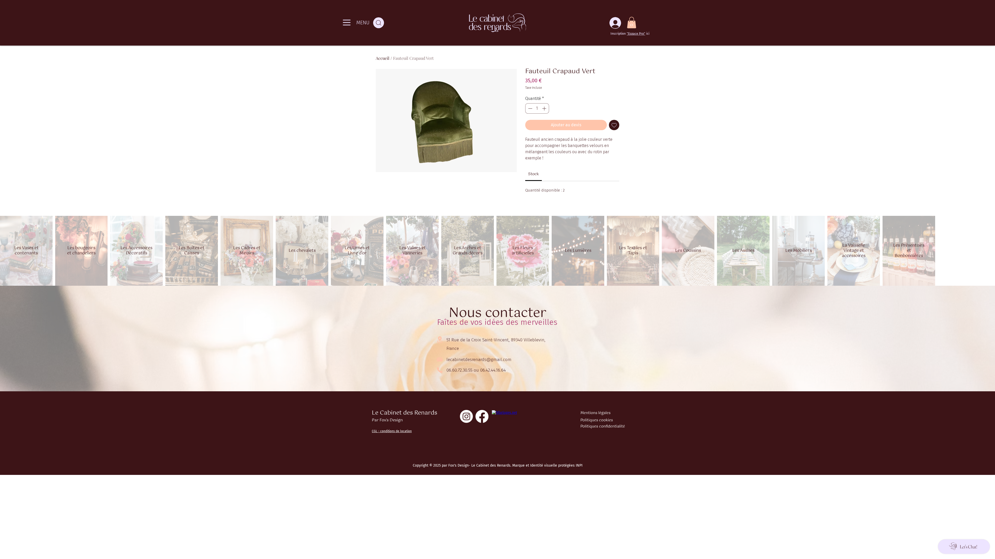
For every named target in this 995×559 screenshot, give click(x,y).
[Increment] (544, 108)
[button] (631, 22)
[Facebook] (481, 416)
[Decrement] (529, 108)
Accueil (382, 58)
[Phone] (439, 370)
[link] (533, 174)
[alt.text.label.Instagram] (466, 416)
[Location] (439, 340)
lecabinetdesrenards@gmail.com (478, 359)
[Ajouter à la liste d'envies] (614, 125)
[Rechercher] (378, 22)
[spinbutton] (537, 108)
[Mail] (439, 359)
